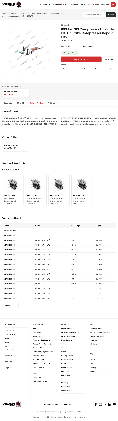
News (83, 5)
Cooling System (67, 356)
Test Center (37, 332)
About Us (8, 342)
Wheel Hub (65, 390)
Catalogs (93, 368)
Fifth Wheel (65, 371)
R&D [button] (66, 5)
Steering (64, 383)
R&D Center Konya (40, 381)
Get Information (81, 59)
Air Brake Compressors (26, 13)
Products (74, 5)
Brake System (66, 340)
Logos (92, 371)
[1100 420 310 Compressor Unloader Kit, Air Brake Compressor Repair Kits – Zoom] (29, 51)
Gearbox (64, 379)
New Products (66, 328)
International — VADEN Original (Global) (48, 417)
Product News (95, 348)
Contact (105, 5)
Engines (8, 367)
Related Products (37, 103)
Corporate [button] (46, 5)
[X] (105, 404)
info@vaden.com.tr (52, 404)
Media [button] (96, 5)
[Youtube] (114, 404)
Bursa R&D (37, 377)
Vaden (4, 13)
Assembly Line (38, 356)
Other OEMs (21, 103)
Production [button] (57, 5)
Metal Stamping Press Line (43, 352)
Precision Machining (40, 348)
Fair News (93, 344)
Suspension (65, 387)
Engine (63, 363)
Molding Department (41, 336)
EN (113, 5)
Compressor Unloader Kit (12, 16)
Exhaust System (67, 367)
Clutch (63, 352)
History (7, 338)
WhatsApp (67, 69)
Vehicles (8, 362)
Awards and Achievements (100, 332)
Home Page (10, 324)
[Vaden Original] (11, 5)
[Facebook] (95, 404)
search (111, 15)
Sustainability (9, 350)
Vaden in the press (97, 336)
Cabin (63, 344)
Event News (94, 340)
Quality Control (38, 367)
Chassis (64, 348)
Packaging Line (38, 359)
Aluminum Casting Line (41, 340)
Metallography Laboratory (43, 363)
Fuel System (65, 375)
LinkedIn (109, 69)
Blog (89, 5)
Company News (96, 328)
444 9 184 (68, 404)
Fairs (91, 364)
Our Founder (9, 346)
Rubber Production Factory (43, 344)
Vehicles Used (54, 103)
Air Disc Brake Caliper (69, 336)
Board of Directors (11, 334)
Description (8, 103)
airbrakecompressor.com (75, 417)
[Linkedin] (109, 404)
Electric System (67, 359)
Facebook (81, 69)
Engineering (37, 328)
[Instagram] (100, 404)
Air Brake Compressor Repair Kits (49, 13)
